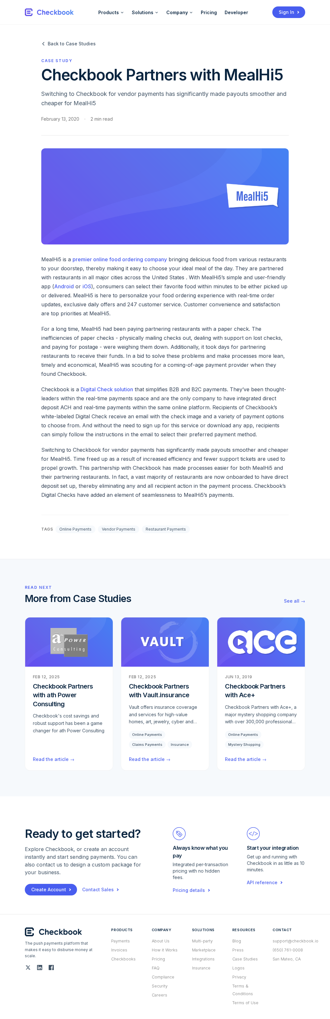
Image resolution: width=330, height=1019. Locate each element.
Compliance (163, 977)
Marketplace (204, 950)
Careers (159, 995)
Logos (238, 968)
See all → (294, 601)
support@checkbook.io (295, 941)
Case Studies (245, 959)
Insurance (201, 968)
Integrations (203, 959)
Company (177, 12)
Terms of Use (245, 1002)
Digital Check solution (107, 389)
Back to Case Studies (72, 43)
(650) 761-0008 (288, 950)
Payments (120, 941)
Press (238, 950)
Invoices (119, 950)
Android (64, 286)
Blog (236, 941)
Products (108, 12)
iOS (86, 286)
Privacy (239, 977)
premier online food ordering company (120, 259)
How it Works (165, 950)
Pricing (209, 12)
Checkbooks (123, 959)
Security (160, 986)
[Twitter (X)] (28, 967)
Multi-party (202, 941)
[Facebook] (51, 967)
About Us (161, 941)
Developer (236, 12)
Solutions (142, 12)
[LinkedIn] (39, 967)
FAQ (156, 968)
